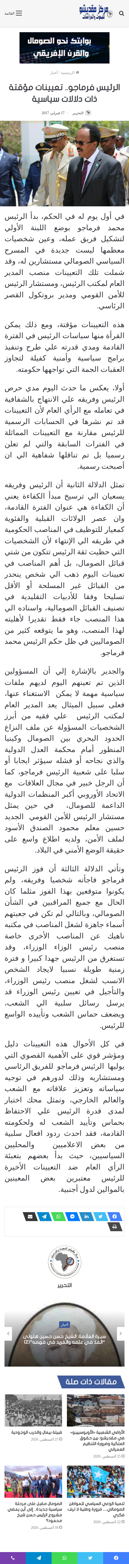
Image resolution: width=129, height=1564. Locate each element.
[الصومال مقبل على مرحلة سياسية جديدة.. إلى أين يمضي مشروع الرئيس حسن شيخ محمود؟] (33, 1482)
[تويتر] (99, 1216)
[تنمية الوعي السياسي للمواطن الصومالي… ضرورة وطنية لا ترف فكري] (95, 1482)
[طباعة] (113, 1226)
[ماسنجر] (71, 1216)
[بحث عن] (121, 15)
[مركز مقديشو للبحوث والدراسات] (96, 13)
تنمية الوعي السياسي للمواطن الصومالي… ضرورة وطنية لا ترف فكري (96, 1509)
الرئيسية (68, 72)
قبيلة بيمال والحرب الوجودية (36, 1432)
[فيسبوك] (113, 1216)
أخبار (54, 72)
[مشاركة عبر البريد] (28, 1216)
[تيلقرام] (43, 1216)
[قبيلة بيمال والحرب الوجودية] (33, 1410)
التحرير (78, 113)
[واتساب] (57, 1216)
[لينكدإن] (85, 1216)
